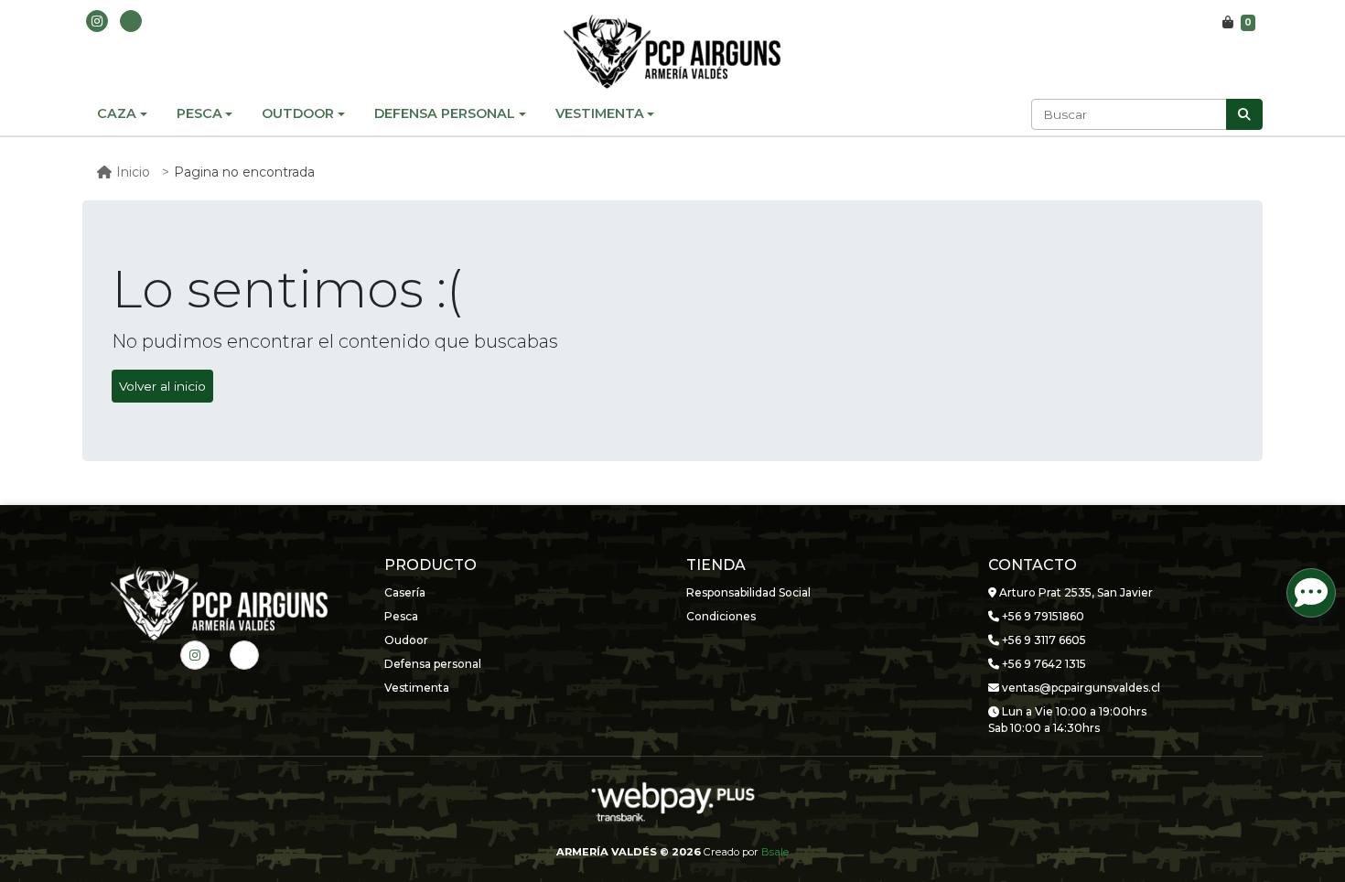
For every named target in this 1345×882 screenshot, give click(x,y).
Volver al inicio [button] (162, 386)
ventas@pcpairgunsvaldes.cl (1079, 687)
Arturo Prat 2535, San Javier (1074, 592)
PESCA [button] (199, 113)
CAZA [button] (116, 113)
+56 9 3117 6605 (1042, 640)
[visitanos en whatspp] (131, 21)
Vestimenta (416, 687)
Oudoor (406, 640)
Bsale (775, 851)
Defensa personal (432, 664)
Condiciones (721, 616)
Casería (404, 592)
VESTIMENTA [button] (599, 113)
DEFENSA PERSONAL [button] (444, 113)
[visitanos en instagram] (97, 21)
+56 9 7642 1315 (1042, 664)
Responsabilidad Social (748, 592)
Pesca (401, 616)
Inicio (133, 172)
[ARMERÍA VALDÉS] (672, 51)
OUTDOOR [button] (298, 113)
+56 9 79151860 (1041, 616)
